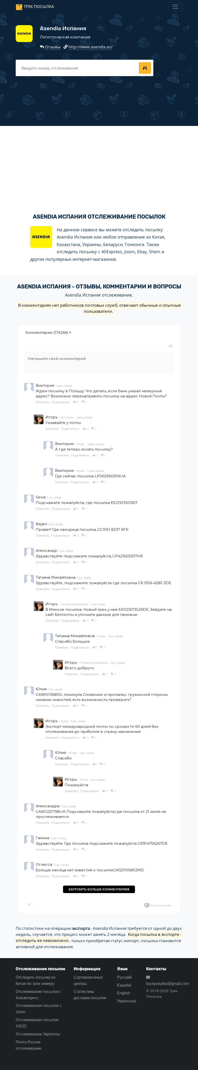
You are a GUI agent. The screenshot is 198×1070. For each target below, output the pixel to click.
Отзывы (53, 47)
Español (124, 985)
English (123, 993)
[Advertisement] (99, 165)
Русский (124, 977)
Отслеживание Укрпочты (38, 1034)
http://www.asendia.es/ (91, 47)
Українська (126, 1001)
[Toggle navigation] (175, 7)
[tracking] (145, 68)
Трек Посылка (39, 6)
